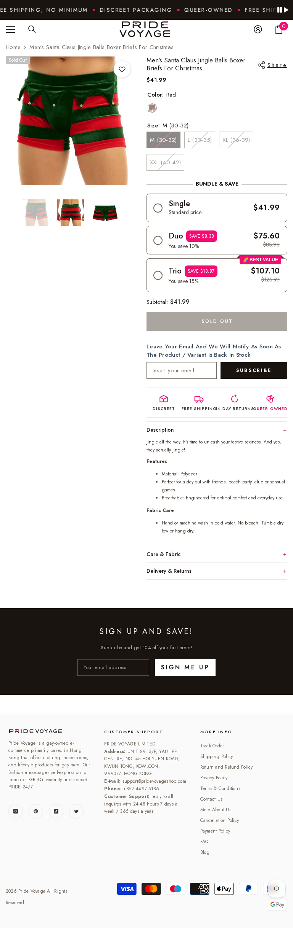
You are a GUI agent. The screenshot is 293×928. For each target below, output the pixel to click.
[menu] (10, 29)
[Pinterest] (36, 811)
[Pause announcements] (282, 9)
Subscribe (254, 370)
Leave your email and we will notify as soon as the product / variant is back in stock (213, 350)
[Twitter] (76, 811)
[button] (217, 207)
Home (13, 47)
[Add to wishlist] (122, 69)
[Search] (32, 29)
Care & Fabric (163, 554)
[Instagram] (15, 811)
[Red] (152, 108)
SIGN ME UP (185, 667)
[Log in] (258, 29)
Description (160, 430)
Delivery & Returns (169, 571)
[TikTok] (56, 811)
